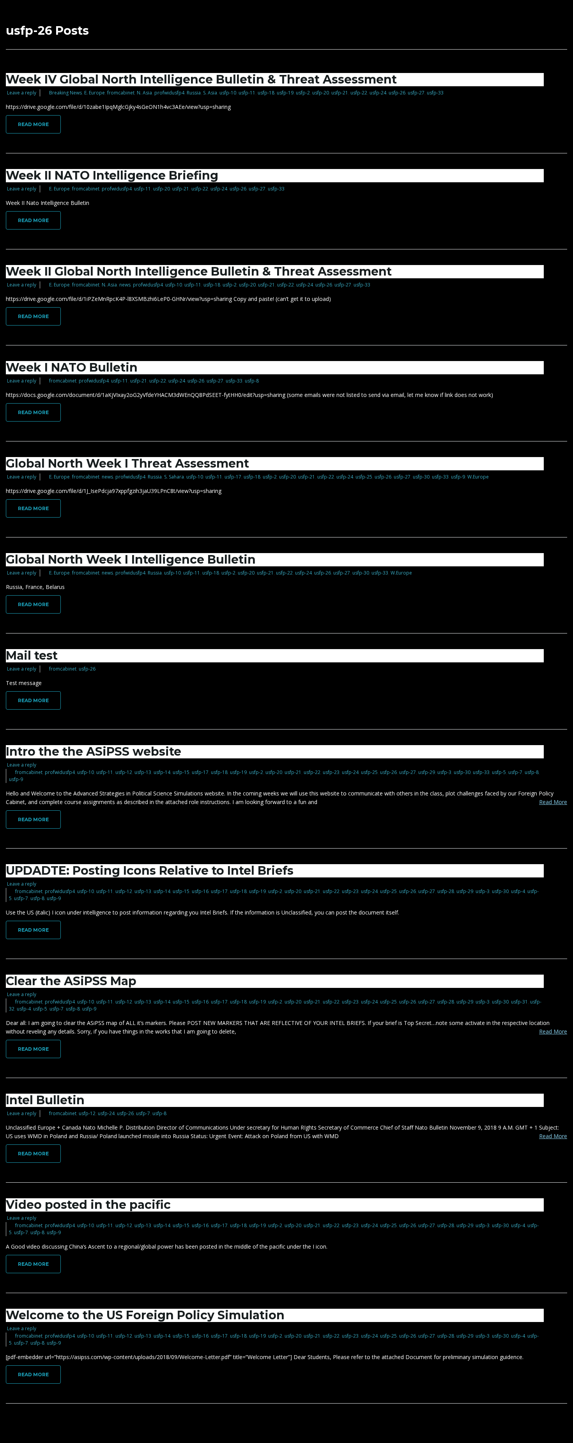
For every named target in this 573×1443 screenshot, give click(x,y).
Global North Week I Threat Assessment (127, 463)
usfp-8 (252, 380)
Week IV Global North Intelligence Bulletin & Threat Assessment (201, 79)
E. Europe (94, 92)
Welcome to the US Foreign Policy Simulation (145, 1315)
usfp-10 (227, 92)
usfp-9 (458, 476)
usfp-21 (339, 92)
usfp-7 (515, 772)
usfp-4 (518, 891)
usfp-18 (266, 92)
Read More (33, 124)
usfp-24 (378, 92)
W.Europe (478, 476)
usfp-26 (397, 92)
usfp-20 (320, 92)
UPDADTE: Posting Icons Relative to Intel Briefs (150, 870)
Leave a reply (21, 92)
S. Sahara (174, 476)
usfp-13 (142, 772)
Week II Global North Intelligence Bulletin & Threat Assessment (199, 271)
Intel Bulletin (45, 1100)
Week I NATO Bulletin (72, 367)
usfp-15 (181, 772)
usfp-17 (233, 476)
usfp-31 (519, 1001)
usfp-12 (123, 772)
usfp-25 (363, 476)
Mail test (32, 655)
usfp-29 (426, 772)
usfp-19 (285, 92)
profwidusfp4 (169, 92)
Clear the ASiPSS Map (71, 981)
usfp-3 (444, 772)
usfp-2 (303, 92)
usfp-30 (421, 476)
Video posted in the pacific (88, 1204)
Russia (194, 92)
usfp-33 (435, 92)
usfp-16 (200, 891)
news (125, 284)
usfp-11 (247, 92)
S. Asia (210, 92)
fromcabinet (120, 92)
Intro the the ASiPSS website (93, 751)
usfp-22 (358, 92)
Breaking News (65, 92)
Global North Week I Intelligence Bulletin (131, 559)
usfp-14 (162, 772)
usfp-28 (445, 891)
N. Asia (144, 92)
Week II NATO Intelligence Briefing (112, 175)
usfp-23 (331, 772)
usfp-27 (416, 92)
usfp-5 (499, 772)
